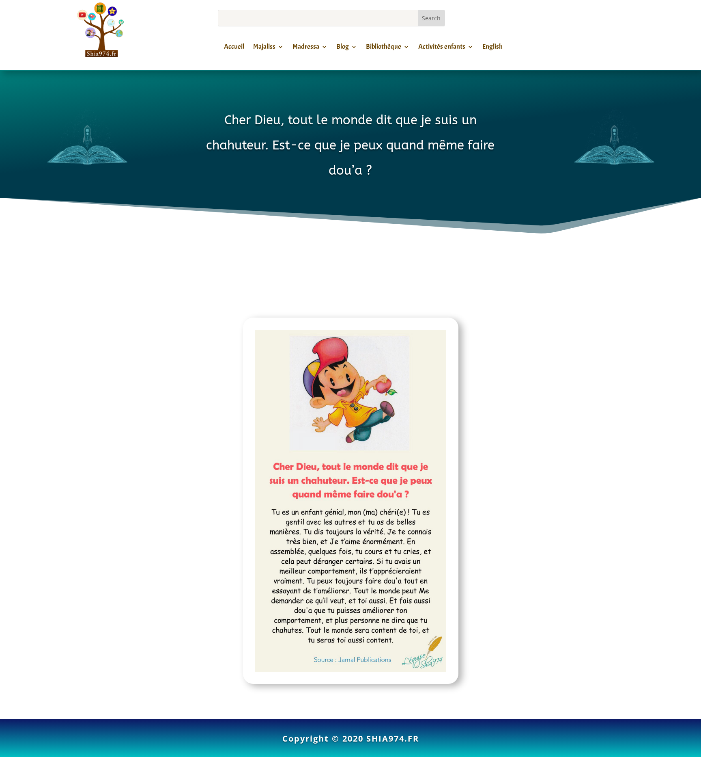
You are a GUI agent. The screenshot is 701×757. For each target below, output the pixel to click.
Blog (342, 48)
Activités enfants (441, 48)
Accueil (234, 48)
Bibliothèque (383, 48)
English (492, 48)
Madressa (305, 48)
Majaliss (264, 48)
